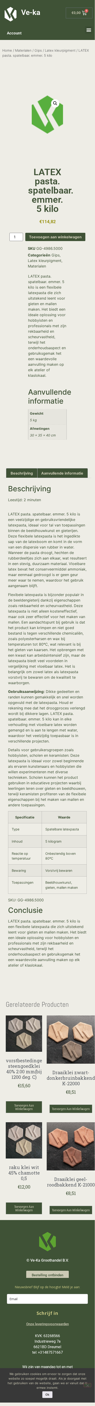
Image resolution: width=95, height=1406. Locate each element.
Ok (47, 1394)
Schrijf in (47, 1313)
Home (7, 50)
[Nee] (87, 1385)
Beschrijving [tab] (22, 473)
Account (14, 33)
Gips (38, 50)
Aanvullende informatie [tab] (62, 473)
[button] (88, 30)
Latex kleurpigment (60, 50)
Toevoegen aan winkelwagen (55, 237)
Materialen (23, 50)
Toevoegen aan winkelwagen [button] (24, 1107)
